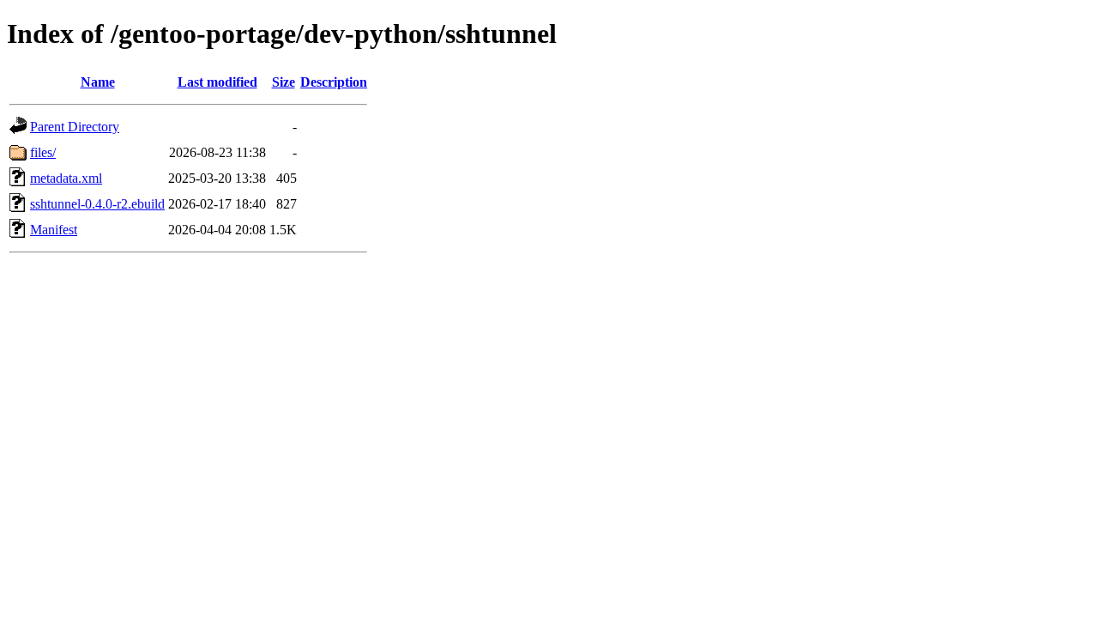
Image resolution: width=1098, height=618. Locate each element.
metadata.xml (66, 178)
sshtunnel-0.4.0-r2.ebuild (97, 204)
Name (98, 82)
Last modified (217, 82)
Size (283, 82)
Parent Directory (74, 126)
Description (333, 82)
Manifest (53, 229)
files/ (43, 152)
